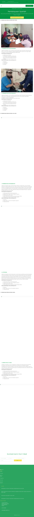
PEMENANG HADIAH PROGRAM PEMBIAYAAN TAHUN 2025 (12, 488)
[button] (21, 6)
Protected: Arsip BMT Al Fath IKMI (7, 495)
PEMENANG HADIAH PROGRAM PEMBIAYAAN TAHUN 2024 (12, 498)
